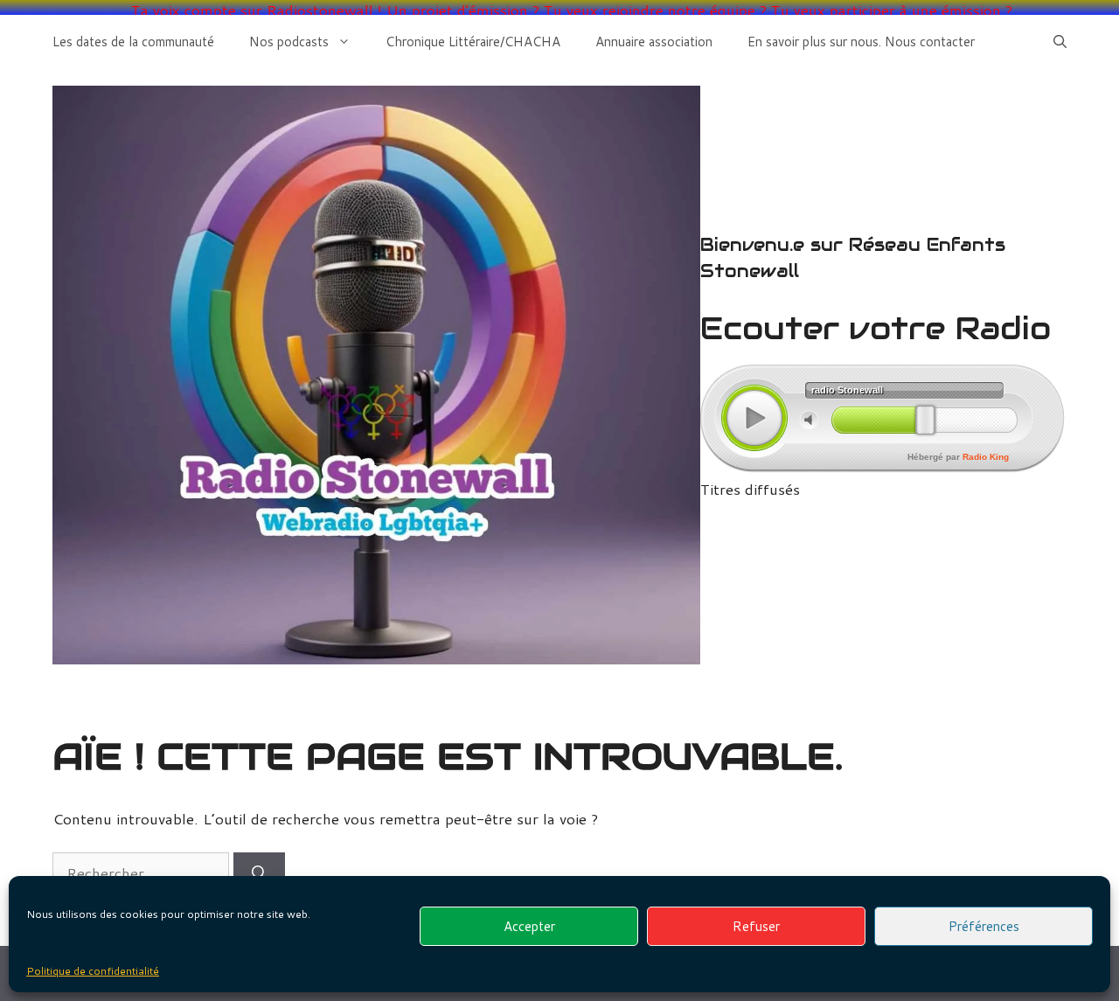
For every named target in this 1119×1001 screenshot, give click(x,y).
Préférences (984, 926)
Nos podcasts (289, 41)
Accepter (529, 926)
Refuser (756, 926)
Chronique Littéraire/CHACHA (473, 41)
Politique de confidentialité (92, 970)
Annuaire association (653, 41)
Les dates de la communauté (133, 41)
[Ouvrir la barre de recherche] (1060, 42)
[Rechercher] (259, 873)
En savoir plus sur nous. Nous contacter (861, 41)
